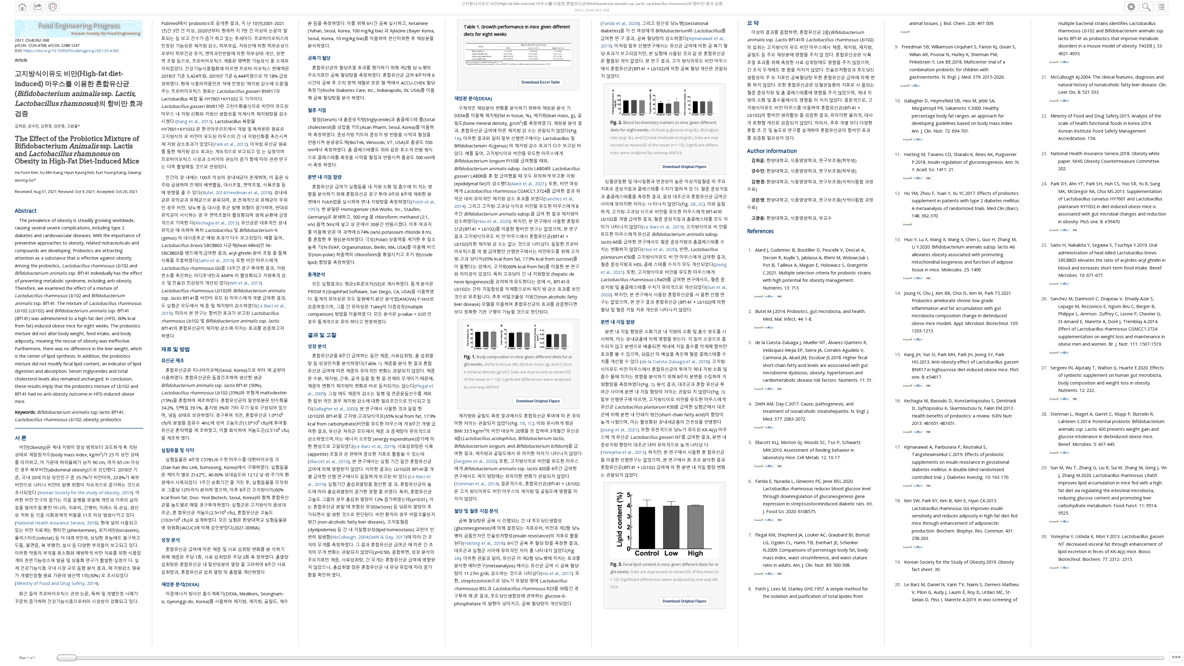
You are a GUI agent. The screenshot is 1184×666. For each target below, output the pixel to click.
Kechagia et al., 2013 (216, 223)
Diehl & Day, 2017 (387, 537)
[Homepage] (22, 7)
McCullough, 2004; (350, 537)
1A (456, 138)
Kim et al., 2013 (245, 283)
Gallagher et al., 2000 (335, 409)
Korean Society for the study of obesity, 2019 (85, 492)
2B (693, 204)
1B (522, 423)
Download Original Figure (538, 401)
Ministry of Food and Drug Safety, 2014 (56, 583)
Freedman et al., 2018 (248, 192)
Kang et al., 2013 (194, 121)
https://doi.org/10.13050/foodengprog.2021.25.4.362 (71, 50)
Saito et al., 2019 (215, 260)
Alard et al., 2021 (528, 184)
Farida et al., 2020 (620, 23)
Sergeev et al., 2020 (475, 461)
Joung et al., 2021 (619, 430)
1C (530, 423)
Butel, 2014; (214, 192)
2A (456, 558)
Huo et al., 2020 (493, 221)
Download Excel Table (541, 82)
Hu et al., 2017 (557, 573)
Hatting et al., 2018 (484, 543)
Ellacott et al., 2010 (328, 461)
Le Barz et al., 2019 (374, 446)
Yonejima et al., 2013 (623, 452)
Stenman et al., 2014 (476, 484)
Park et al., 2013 (230, 144)
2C (700, 204)
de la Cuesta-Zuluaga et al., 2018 (675, 361)
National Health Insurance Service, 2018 (56, 523)
